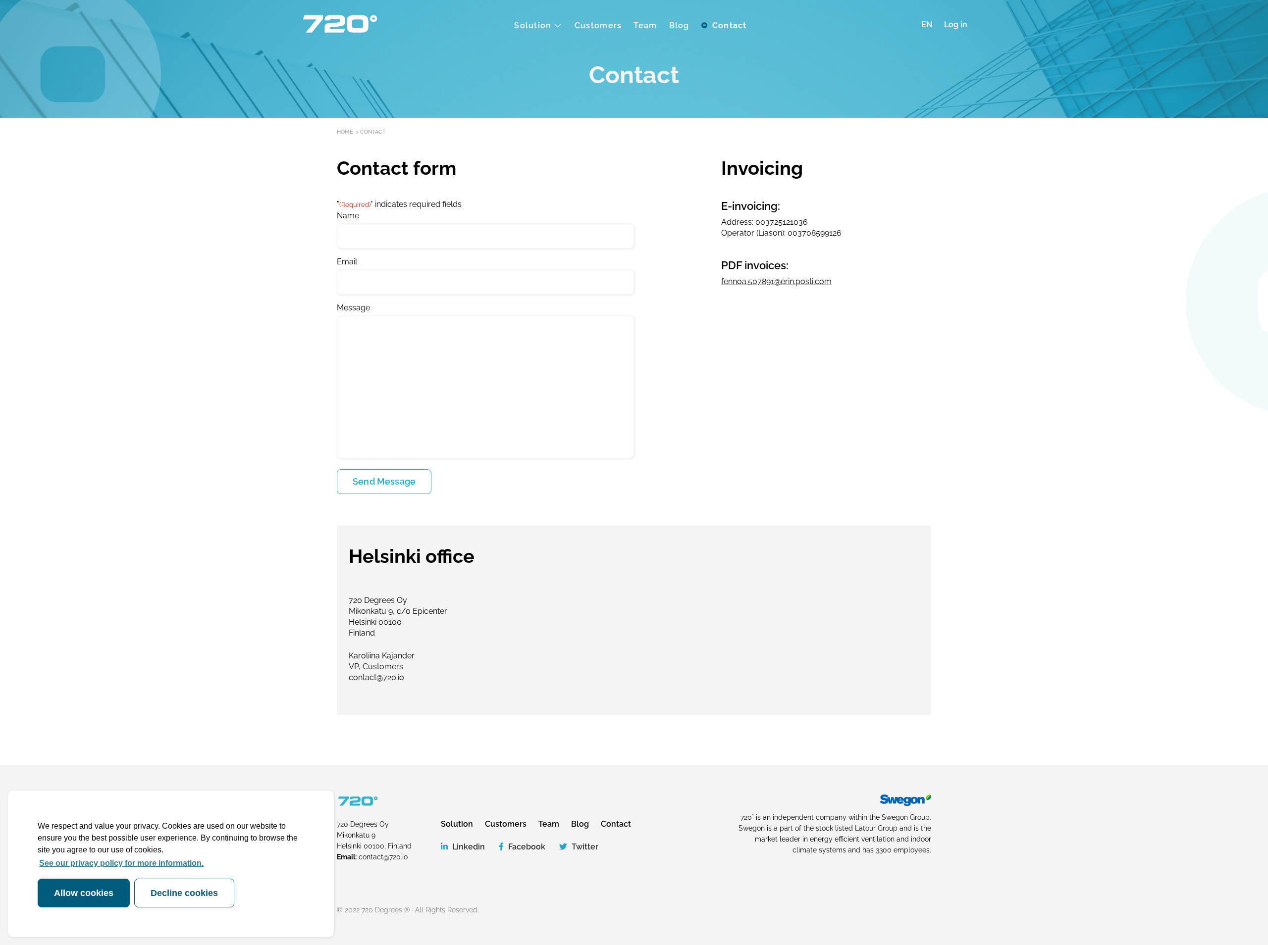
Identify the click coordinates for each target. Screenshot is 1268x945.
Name (348, 215)
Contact (616, 824)
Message (353, 307)
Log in (955, 24)
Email (347, 261)
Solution (457, 824)
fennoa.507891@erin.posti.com (776, 281)
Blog (580, 824)
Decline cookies (184, 893)
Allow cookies (83, 893)
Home (345, 132)
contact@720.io (383, 857)
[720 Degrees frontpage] (339, 24)
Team (548, 824)
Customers (506, 824)
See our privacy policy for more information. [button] (121, 863)
